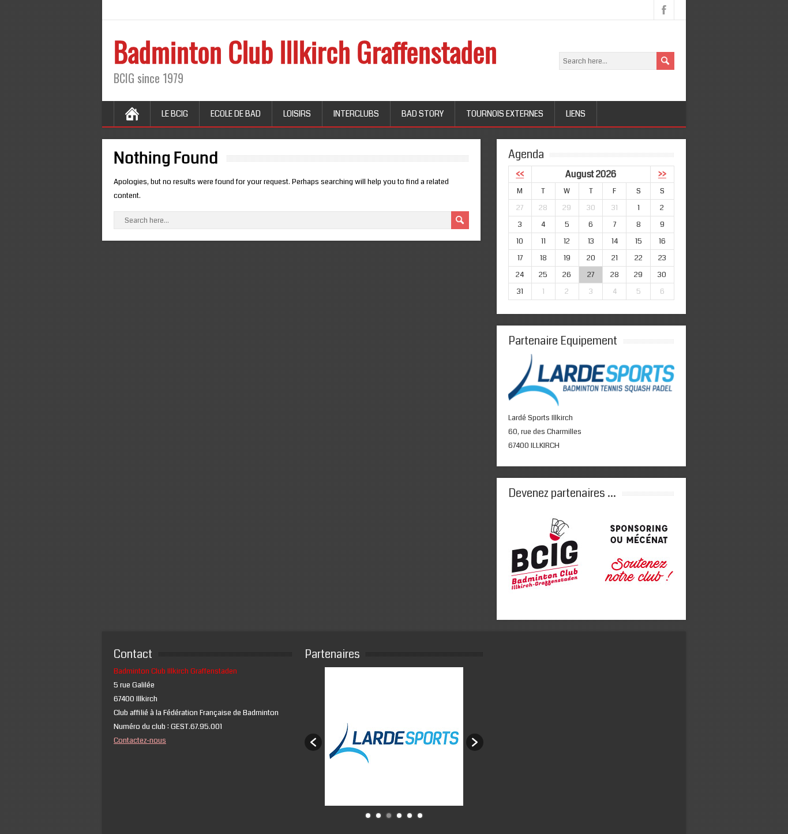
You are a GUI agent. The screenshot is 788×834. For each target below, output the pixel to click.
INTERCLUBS (356, 113)
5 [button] (409, 815)
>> (662, 174)
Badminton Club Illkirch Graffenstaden (305, 51)
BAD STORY (422, 113)
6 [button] (419, 815)
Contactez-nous (140, 740)
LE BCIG (175, 113)
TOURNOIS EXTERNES (504, 113)
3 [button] (388, 815)
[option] (394, 736)
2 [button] (378, 815)
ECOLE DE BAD (236, 113)
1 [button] (368, 815)
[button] (313, 742)
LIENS (576, 113)
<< (520, 174)
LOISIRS (297, 113)
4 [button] (399, 815)
